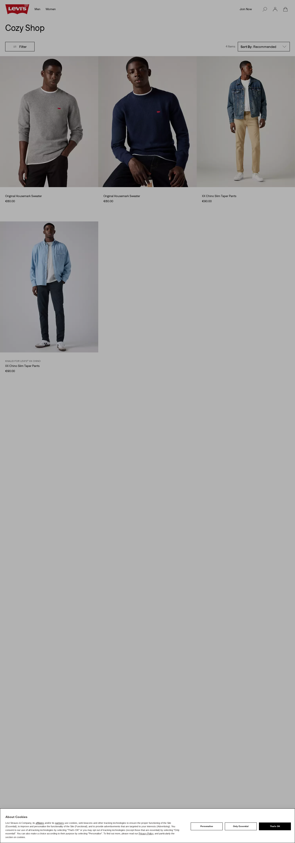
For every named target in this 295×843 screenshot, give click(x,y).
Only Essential (241, 826)
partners (59, 823)
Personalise (206, 826)
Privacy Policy (146, 833)
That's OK (275, 826)
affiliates (40, 823)
